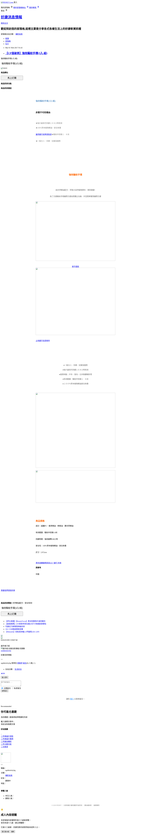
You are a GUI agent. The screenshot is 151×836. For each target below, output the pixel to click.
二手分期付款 (6, 744)
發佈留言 (5, 691)
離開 (12, 831)
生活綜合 (18, 669)
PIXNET (58, 805)
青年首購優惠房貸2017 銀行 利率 (48, 563)
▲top (3, 673)
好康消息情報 (11, 17)
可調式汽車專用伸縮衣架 (15, 626)
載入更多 (5, 677)
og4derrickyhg (6, 651)
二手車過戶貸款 (7, 736)
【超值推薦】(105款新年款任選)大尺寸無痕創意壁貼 (25, 624)
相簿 (7, 38)
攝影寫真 (19, 34)
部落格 (8, 41)
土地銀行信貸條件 (43, 341)
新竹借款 (75, 266)
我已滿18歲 (5, 831)
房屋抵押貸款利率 (8, 590)
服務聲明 (96, 805)
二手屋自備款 (6, 741)
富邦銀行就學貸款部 (44, 134)
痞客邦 (20, 663)
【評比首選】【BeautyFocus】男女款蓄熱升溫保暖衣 (25, 621)
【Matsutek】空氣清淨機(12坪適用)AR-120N (22, 632)
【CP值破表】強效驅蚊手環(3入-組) (26, 53)
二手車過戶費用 (7, 739)
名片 (7, 44)
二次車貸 (4, 747)
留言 (25, 663)
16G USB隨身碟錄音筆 (14, 629)
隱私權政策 (88, 805)
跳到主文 (4, 23)
